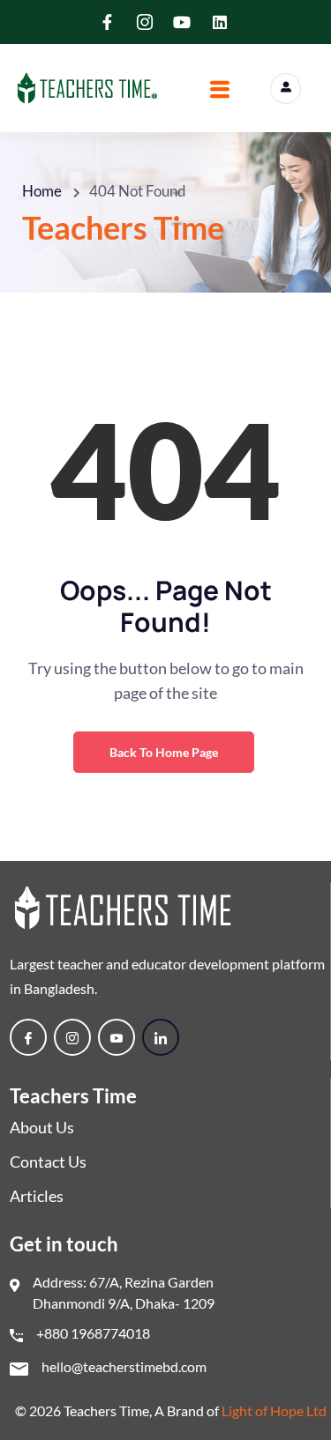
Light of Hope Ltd (274, 1410)
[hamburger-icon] (219, 92)
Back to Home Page (163, 752)
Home (42, 191)
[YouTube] (116, 1037)
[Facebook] (28, 1037)
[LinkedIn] (160, 1037)
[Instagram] (72, 1037)
